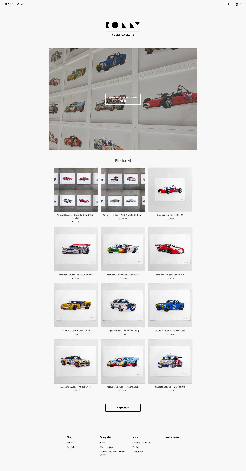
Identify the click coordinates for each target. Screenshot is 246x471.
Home (69, 442)
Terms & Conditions (141, 442)
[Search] (228, 4)
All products (123, 407)
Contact (136, 447)
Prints (102, 442)
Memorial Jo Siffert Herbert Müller (123, 99)
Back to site (138, 452)
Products (71, 447)
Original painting (107, 447)
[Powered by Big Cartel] (172, 437)
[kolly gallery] (123, 28)
